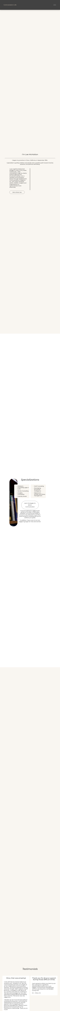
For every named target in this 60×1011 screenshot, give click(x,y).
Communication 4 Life (10, 5)
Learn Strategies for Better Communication (30, 505)
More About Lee (17, 192)
